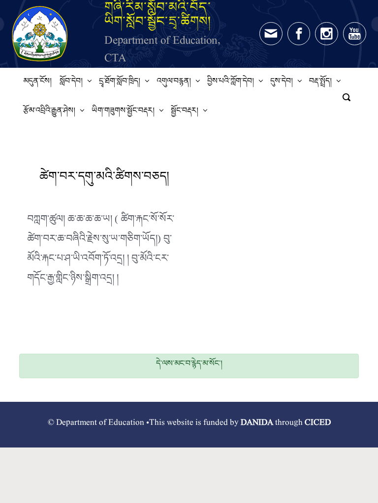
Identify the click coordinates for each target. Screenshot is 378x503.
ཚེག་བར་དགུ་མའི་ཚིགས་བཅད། (104, 179)
